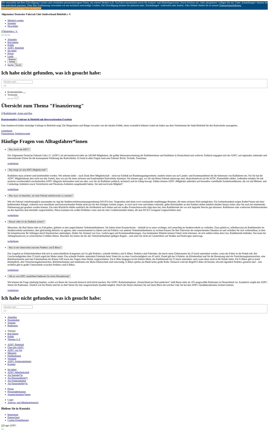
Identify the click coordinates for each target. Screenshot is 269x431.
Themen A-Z (13, 339)
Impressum (12, 414)
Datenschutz (13, 417)
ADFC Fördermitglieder (19, 361)
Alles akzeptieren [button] (32, 8)
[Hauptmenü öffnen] (8, 35)
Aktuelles (12, 39)
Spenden (11, 23)
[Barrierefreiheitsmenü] (2, 35)
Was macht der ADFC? (19, 149)
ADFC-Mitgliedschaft (18, 372)
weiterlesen (13, 163)
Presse (10, 53)
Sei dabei (12, 50)
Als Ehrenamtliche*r (17, 378)
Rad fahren (12, 42)
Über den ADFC (15, 347)
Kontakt (11, 364)
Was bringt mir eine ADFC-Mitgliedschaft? (27, 170)
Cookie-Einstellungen (18, 420)
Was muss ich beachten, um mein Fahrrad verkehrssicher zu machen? (41, 196)
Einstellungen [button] (17, 8)
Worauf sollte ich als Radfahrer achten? (26, 222)
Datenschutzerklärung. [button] (230, 5)
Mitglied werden (15, 20)
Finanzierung (8, 133)
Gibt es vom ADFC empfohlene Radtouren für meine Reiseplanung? (39, 276)
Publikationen (14, 356)
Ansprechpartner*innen (19, 394)
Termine (11, 322)
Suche (10, 65)
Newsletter (12, 26)
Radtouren (12, 325)
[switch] (24, 92)
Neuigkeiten (13, 320)
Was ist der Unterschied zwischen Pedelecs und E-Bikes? (35, 247)
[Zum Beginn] (2, 429)
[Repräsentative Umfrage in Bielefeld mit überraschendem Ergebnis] (16, 113)
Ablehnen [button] (6, 8)
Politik (10, 45)
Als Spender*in (15, 375)
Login (10, 56)
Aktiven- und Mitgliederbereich (22, 402)
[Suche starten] (5, 85)
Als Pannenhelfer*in (17, 383)
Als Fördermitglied (16, 380)
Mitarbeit (11, 353)
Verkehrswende (22, 133)
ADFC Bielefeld (15, 48)
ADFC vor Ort (14, 350)
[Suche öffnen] (5, 35)
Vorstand (11, 358)
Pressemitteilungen (16, 391)
